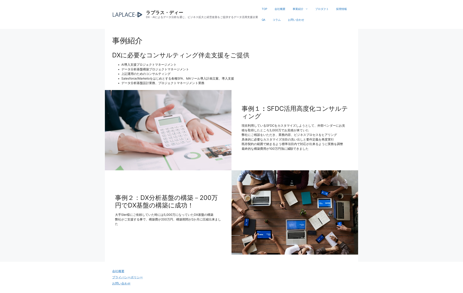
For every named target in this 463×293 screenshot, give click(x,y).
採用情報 (341, 9)
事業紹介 (298, 9)
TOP (264, 9)
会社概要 (280, 9)
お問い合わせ (296, 19)
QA (263, 19)
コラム (277, 19)
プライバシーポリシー (127, 277)
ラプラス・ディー (164, 12)
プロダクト (322, 9)
